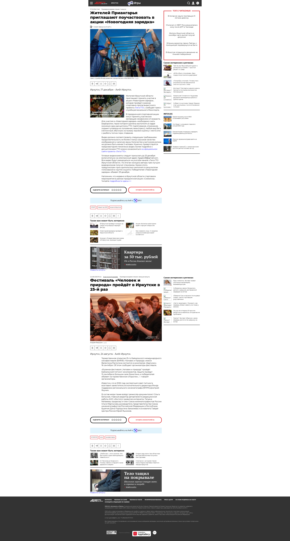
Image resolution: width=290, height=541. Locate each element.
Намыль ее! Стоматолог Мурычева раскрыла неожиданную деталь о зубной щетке (185, 97)
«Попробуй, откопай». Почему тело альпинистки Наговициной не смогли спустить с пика (185, 82)
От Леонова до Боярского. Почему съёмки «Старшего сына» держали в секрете (111, 462)
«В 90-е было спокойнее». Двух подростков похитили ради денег (185, 74)
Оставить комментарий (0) (145, 190)
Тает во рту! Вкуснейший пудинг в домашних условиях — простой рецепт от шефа (185, 67)
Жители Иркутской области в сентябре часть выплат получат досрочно (182, 35)
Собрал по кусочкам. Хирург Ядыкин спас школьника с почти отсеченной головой (186, 105)
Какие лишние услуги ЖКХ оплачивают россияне (182, 117)
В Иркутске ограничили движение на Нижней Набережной (182, 53)
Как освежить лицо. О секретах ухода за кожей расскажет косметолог (147, 232)
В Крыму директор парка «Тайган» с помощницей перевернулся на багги (181, 44)
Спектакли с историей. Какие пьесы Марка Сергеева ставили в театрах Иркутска (147, 462)
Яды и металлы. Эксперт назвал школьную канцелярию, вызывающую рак (184, 282)
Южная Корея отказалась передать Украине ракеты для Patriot (185, 132)
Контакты (108, 499)
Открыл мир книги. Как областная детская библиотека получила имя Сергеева (148, 455)
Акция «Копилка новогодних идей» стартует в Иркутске (146, 224)
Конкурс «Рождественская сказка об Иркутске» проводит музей (112, 239)
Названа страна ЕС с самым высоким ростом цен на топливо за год (186, 147)
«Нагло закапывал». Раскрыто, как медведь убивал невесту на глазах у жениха (186, 305)
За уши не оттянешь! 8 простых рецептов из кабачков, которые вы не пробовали (186, 312)
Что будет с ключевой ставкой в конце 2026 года (184, 125)
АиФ (137, 78)
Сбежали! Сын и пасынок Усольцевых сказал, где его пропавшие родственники (186, 297)
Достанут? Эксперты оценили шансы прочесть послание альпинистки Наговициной (186, 90)
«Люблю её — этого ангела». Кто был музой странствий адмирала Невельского (111, 455)
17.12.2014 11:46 (95, 9)
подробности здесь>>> (120, 181)
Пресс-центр (168, 499)
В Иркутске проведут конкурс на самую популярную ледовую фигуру (111, 225)
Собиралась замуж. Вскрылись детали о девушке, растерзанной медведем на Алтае (185, 290)
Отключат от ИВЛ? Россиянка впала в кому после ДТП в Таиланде (181, 26)
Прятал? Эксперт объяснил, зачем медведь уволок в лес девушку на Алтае (185, 320)
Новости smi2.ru (97, 270)
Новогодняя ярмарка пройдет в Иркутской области (111, 232)
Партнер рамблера (124, 532)
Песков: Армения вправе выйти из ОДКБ (185, 140)
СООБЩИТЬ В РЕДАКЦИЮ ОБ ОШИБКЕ (117, 502)
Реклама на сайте (120, 499)
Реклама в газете (136, 499)
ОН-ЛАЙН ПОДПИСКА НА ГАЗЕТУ (185, 499)
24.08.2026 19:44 (95, 277)
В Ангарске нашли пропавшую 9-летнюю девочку (182, 17)
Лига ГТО (139, 108)
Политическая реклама (153, 499)
